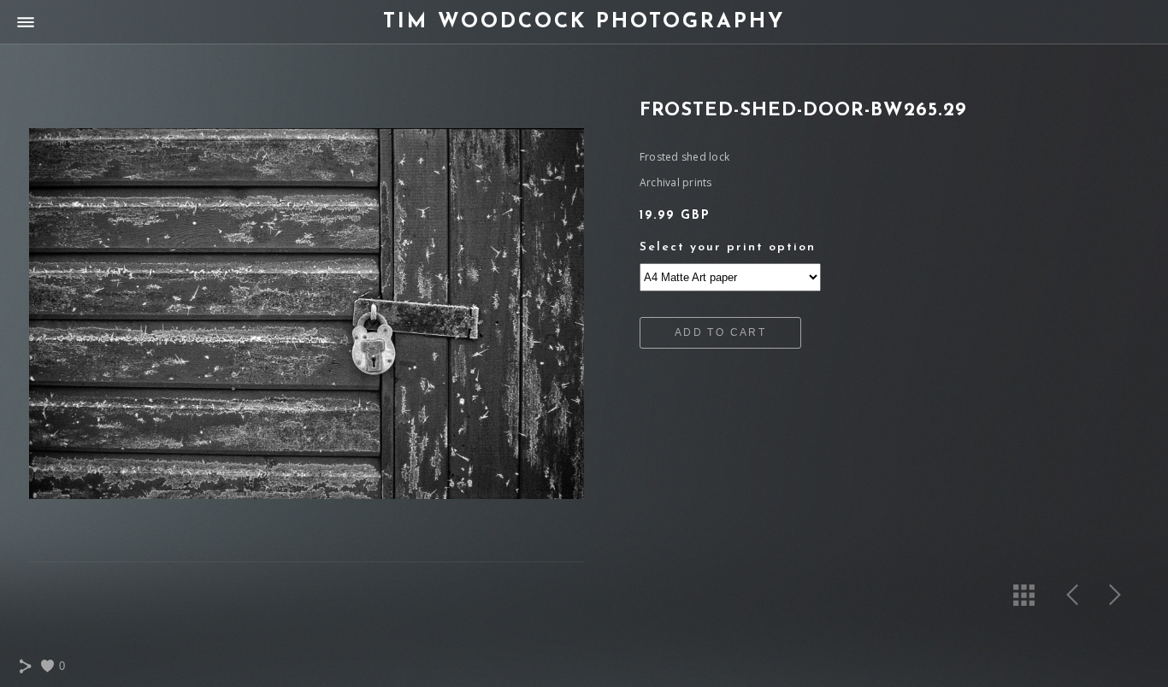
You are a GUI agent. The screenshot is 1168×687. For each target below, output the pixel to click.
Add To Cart (720, 332)
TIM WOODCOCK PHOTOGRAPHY (584, 22)
